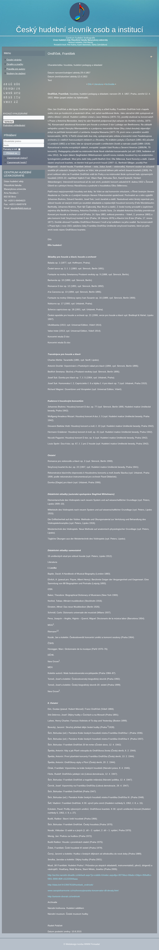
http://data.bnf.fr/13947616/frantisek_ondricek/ (70, 884)
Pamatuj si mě (10, 149)
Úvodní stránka (14, 59)
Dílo (90, 84)
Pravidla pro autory (16, 69)
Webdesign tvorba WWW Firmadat (83, 944)
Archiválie (110, 84)
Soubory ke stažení (16, 73)
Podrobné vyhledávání (14, 125)
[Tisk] (151, 57)
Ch (12, 88)
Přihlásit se (11, 153)
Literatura (98, 84)
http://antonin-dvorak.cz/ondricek (64, 896)
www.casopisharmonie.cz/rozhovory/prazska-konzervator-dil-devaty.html (83, 890)
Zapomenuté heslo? (17, 162)
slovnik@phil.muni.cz (21, 208)
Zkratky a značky (15, 64)
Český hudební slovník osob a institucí (79, 30)
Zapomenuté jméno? (17, 158)
